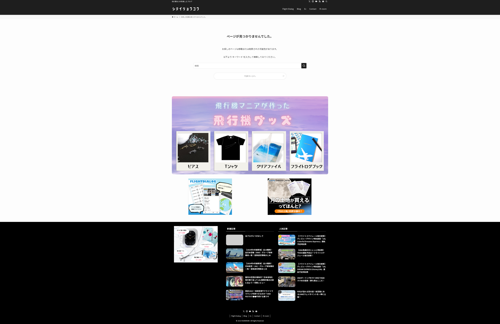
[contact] (323, 1)
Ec (251, 316)
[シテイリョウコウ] (185, 9)
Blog (245, 316)
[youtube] (316, 1)
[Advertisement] (198, 281)
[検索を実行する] (304, 65)
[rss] (319, 1)
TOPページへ (250, 76)
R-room (266, 316)
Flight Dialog (236, 316)
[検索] (326, 1)
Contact (257, 316)
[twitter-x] (309, 1)
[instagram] (313, 1)
